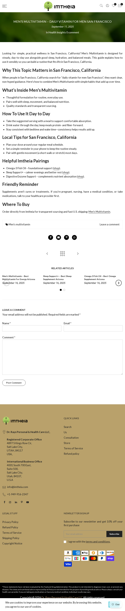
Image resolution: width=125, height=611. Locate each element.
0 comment (72, 32)
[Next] (119, 283)
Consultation (71, 437)
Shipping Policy (10, 538)
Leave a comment (110, 224)
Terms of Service (73, 448)
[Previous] (7, 283)
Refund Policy (10, 527)
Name (6, 323)
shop (56, 168)
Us (65, 432)
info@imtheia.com (17, 487)
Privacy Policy (10, 522)
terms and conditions (98, 541)
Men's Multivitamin (99, 211)
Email (67, 323)
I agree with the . (89, 541)
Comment (8, 337)
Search (67, 427)
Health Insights (57, 32)
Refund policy (71, 453)
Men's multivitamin (19, 224)
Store (67, 443)
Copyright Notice (12, 543)
